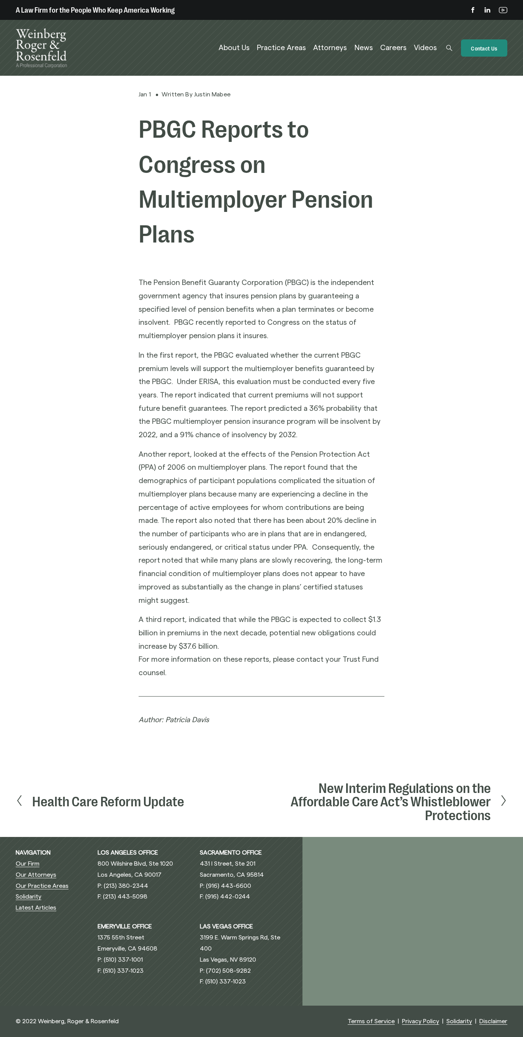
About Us (234, 48)
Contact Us (484, 48)
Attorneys (330, 48)
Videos (425, 48)
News (364, 48)
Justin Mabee (212, 94)
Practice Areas (281, 48)
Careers (393, 48)
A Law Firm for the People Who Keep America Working (95, 9)
